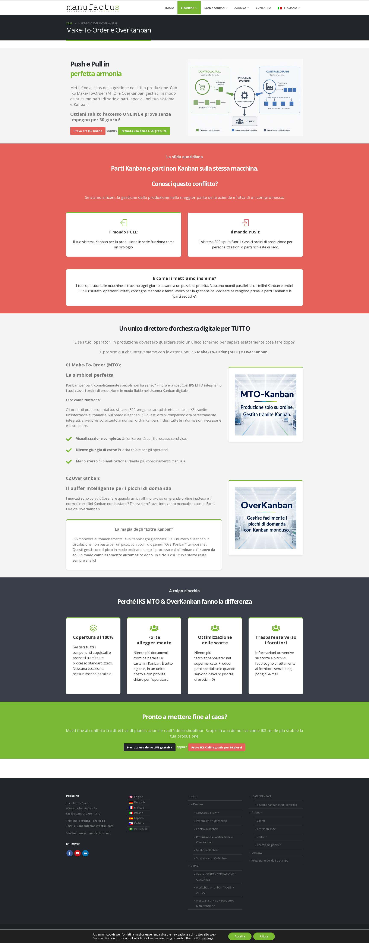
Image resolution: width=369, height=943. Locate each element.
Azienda (240, 8)
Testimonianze (266, 829)
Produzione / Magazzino (211, 821)
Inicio (169, 8)
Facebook (69, 853)
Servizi (195, 866)
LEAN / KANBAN (214, 8)
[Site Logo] (92, 8)
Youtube (77, 853)
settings (207, 938)
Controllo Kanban (207, 829)
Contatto (263, 8)
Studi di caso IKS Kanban (211, 858)
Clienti (261, 821)
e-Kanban (188, 8)
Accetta (240, 936)
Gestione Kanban (207, 850)
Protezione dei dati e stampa (270, 860)
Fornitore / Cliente (207, 813)
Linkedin (85, 853)
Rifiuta (264, 936)
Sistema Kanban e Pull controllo (277, 805)
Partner (261, 837)
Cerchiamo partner (269, 845)
